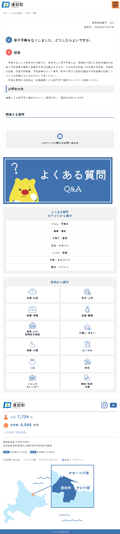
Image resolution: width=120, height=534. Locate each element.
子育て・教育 (31, 13)
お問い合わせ (13, 460)
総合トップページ (74, 460)
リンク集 (31, 460)
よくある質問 (16, 13)
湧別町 (12, 5)
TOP (5, 13)
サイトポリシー (50, 460)
